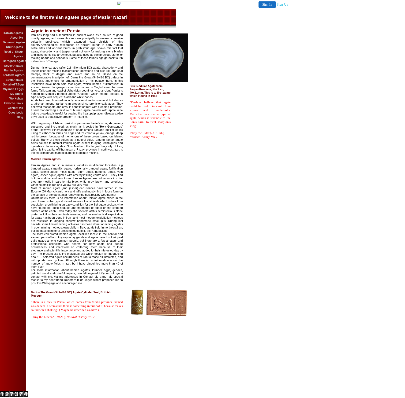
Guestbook (15, 112)
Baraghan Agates (13, 61)
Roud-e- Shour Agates (13, 54)
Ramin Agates (13, 70)
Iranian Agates (13, 33)
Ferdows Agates (13, 75)
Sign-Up (282, 4)
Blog (20, 117)
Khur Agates (14, 47)
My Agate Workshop (16, 96)
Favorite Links (13, 103)
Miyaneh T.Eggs (13, 89)
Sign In (267, 4)
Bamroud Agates (13, 42)
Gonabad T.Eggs (13, 84)
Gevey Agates (13, 65)
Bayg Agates (14, 79)
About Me (16, 37)
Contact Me (15, 108)
